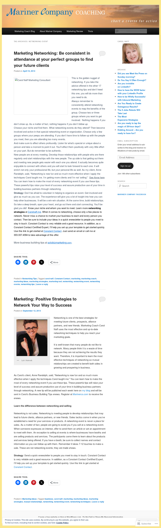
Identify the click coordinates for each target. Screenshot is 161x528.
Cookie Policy (62, 522)
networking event (81, 281)
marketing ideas (21, 281)
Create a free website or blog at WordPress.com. (60, 517)
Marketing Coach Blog (25, 31)
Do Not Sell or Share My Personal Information (103, 517)
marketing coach (88, 278)
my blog (86, 390)
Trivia (90, 31)
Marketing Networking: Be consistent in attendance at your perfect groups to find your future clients (53, 59)
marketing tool (55, 281)
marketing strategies (38, 281)
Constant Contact (62, 278)
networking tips (28, 284)
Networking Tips (29, 278)
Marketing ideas (29, 498)
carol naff (49, 278)
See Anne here (97, 177)
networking (68, 281)
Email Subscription (128, 141)
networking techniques (80, 501)
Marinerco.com (81, 394)
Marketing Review (75, 31)
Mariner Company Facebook (132, 194)
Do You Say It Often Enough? (132, 80)
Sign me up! (125, 165)
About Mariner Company (51, 31)
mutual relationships (33, 501)
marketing (75, 278)
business (49, 498)
